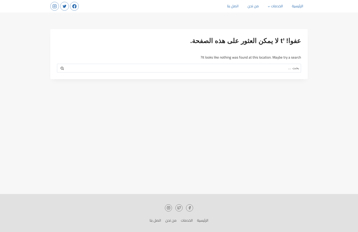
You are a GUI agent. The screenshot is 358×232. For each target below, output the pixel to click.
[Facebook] (74, 6)
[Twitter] (64, 6)
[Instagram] (54, 6)
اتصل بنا (233, 6)
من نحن (253, 6)
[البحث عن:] (179, 68)
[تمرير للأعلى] (347, 225)
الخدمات (187, 220)
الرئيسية (297, 6)
